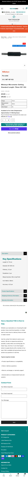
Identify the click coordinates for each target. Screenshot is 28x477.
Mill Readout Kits (5, 443)
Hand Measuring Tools (7, 453)
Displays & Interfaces (7, 446)
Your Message (5, 400)
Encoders (3, 449)
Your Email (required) (6, 393)
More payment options (14, 132)
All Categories (5, 437)
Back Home (3, 36)
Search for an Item (6, 465)
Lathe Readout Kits (6, 440)
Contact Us (4, 468)
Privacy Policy (5, 471)
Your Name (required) (7, 386)
